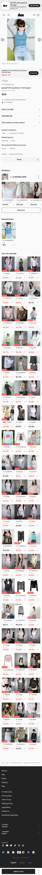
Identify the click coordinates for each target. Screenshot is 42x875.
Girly (13, 141)
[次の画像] (39, 39)
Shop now (21, 210)
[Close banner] (2, 2)
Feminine (5, 141)
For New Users (7, 792)
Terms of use (6, 799)
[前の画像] (2, 39)
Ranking (4, 782)
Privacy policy (7, 796)
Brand (4, 778)
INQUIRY (4, 154)
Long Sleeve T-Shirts (16, 133)
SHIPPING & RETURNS (16, 154)
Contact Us (5, 811)
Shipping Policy (7, 803)
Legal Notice (6, 807)
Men (3, 775)
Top (3, 762)
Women (4, 771)
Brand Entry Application (10, 815)
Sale (3, 786)
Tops (3, 133)
